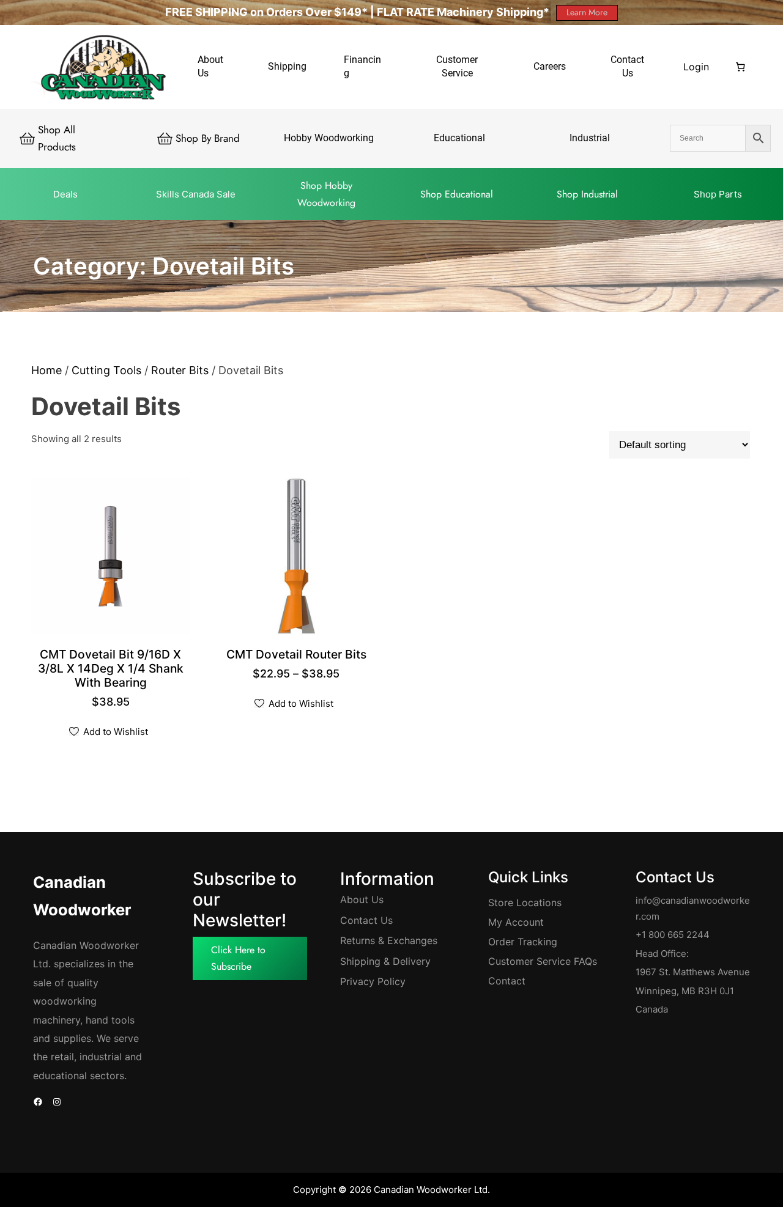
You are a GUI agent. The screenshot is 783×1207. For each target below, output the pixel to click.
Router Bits (180, 370)
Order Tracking (522, 942)
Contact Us (366, 920)
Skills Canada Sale (196, 194)
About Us (362, 899)
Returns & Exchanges (388, 940)
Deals (65, 194)
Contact (506, 981)
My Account (516, 922)
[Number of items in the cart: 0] (740, 66)
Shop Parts (718, 194)
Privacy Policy (373, 981)
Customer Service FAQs (542, 961)
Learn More (586, 12)
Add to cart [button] (112, 684)
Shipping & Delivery (385, 961)
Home (46, 370)
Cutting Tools (106, 370)
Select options (299, 656)
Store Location (522, 902)
